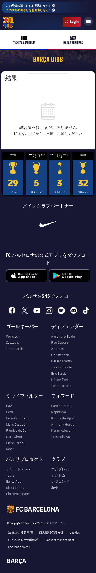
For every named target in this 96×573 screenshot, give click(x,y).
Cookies (75, 532)
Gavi (9, 406)
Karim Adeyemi (62, 430)
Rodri (10, 449)
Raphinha (58, 412)
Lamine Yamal (61, 406)
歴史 (54, 488)
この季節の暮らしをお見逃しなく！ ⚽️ (30, 8)
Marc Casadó (16, 424)
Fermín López (16, 418)
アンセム (58, 475)
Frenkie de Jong (18, 430)
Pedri (10, 412)
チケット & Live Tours (18, 472)
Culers (72, 22)
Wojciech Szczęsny (13, 339)
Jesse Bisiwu (60, 437)
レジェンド (60, 481)
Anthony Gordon (64, 424)
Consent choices (19, 547)
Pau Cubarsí (60, 342)
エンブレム (60, 469)
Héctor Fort (59, 379)
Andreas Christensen (60, 352)
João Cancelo (61, 386)
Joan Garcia (15, 349)
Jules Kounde (61, 367)
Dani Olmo (14, 437)
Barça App (14, 481)
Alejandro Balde (63, 336)
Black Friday (15, 488)
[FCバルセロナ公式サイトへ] (8, 23)
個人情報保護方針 (51, 532)
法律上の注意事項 (20, 532)
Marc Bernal (15, 443)
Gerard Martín (61, 361)
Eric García (59, 373)
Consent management (59, 539)
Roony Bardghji (62, 418)
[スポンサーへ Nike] (48, 224)
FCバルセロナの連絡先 (23, 539)
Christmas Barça (18, 494)
